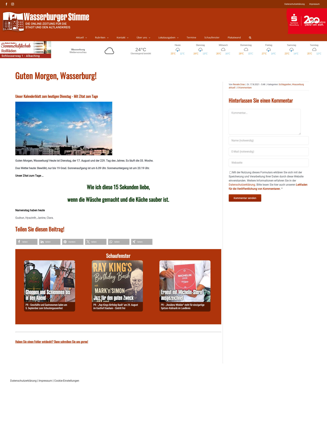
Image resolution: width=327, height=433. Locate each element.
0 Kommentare (244, 87)
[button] (250, 37)
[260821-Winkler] (185, 262)
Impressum (45, 380)
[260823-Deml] (49, 262)
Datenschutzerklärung (23, 380)
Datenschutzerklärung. (242, 184)
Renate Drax (239, 84)
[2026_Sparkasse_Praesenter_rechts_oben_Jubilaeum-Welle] (306, 10)
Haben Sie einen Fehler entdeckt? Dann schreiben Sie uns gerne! (51, 341)
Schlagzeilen (285, 84)
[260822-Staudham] (117, 262)
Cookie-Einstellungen (66, 380)
